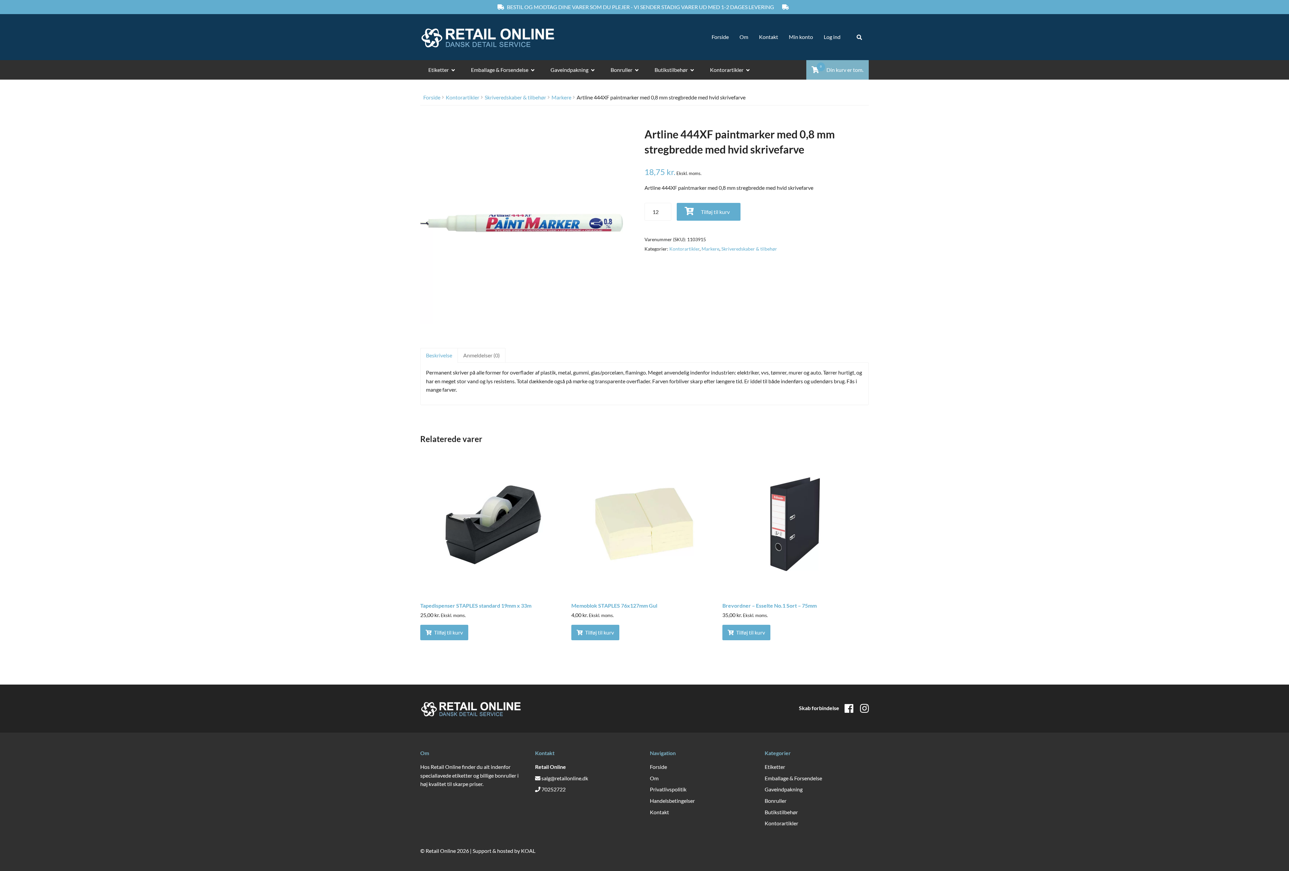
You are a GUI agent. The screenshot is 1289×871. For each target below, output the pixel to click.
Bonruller (621, 70)
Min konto (801, 37)
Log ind (832, 37)
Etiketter (438, 70)
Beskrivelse (439, 355)
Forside (720, 37)
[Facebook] (849, 708)
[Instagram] (864, 708)
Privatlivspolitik (668, 789)
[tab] (439, 355)
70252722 (553, 789)
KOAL (528, 850)
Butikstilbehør (671, 70)
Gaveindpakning (569, 70)
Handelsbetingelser (672, 800)
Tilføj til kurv (715, 212)
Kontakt (768, 37)
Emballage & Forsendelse (499, 70)
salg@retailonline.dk (564, 778)
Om (743, 37)
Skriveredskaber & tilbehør (515, 97)
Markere (561, 97)
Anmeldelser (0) (481, 355)
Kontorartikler (727, 70)
